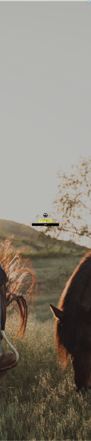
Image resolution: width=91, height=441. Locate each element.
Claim (45, 224)
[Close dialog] (89, 2)
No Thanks (45, 227)
